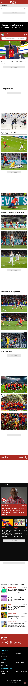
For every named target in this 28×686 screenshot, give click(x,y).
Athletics (18, 653)
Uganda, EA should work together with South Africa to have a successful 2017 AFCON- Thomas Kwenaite (13, 511)
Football (5, 8)
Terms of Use (4, 665)
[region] (14, 528)
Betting (10, 595)
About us (3, 662)
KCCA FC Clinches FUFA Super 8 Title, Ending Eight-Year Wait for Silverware (16, 608)
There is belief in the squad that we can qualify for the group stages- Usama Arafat (19, 533)
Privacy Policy (20, 662)
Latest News (4, 5)
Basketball (4, 656)
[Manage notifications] (25, 683)
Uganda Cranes (12, 587)
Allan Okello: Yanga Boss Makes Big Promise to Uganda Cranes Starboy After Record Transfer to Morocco (16, 626)
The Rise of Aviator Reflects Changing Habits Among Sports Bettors (16, 599)
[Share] (25, 34)
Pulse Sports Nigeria (4, 672)
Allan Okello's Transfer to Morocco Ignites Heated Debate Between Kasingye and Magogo (17, 616)
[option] (7, 528)
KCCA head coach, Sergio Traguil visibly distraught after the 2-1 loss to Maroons (7, 533)
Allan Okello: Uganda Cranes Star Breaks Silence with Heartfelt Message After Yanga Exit (17, 591)
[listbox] (14, 528)
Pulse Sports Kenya (21, 671)
